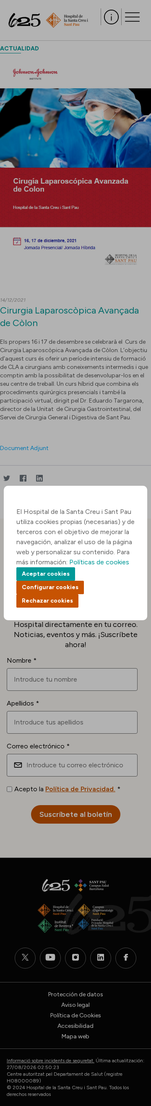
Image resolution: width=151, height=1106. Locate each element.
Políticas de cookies (99, 562)
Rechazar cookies (47, 600)
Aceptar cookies (46, 573)
